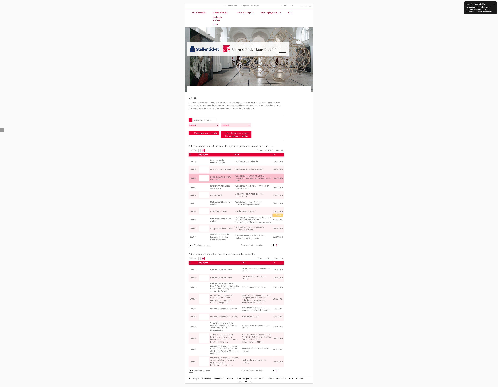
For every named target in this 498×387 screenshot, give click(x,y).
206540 (193, 211)
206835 (193, 269)
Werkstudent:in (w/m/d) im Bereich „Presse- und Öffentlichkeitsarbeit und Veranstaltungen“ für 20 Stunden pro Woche (253, 219)
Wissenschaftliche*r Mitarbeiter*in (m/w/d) (256, 326)
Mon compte (255, 6)
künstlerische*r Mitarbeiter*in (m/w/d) (254, 277)
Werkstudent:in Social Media (246, 161)
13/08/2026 (278, 211)
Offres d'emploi (221, 12)
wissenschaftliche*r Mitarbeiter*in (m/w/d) (256, 269)
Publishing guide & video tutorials (250, 379)
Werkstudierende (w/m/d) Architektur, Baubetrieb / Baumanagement (250, 237)
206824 (193, 299)
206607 (193, 361)
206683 (193, 187)
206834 (193, 277)
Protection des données (276, 379)
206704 (193, 317)
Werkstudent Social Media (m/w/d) (249, 169)
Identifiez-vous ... (232, 6)
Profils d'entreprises (245, 12)
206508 (193, 220)
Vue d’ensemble (199, 12)
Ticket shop (206, 379)
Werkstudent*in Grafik (251, 317)
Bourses (230, 379)
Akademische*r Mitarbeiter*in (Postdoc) (254, 361)
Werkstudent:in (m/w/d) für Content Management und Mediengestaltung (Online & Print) (253, 178)
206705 (193, 309)
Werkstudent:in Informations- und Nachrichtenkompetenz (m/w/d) (249, 203)
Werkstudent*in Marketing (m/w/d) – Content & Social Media (250, 228)
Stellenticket (219, 379)
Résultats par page (202, 245)
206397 (193, 237)
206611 (193, 203)
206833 (193, 287)
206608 (193, 350)
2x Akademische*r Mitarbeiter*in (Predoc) (255, 349)
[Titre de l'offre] (203, 150)
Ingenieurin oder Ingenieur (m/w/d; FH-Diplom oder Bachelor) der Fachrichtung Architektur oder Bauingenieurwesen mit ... (256, 299)
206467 (193, 228)
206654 (193, 195)
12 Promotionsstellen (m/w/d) (254, 287)
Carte (215, 24)
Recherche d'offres (217, 18)
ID (190, 154)
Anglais (279, 215)
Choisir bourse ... (289, 6)
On (274, 154)
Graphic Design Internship (245, 211)
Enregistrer (245, 6)
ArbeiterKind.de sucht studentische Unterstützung (249, 195)
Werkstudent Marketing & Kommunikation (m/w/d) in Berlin (252, 187)
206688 (193, 178)
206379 (193, 326)
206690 (193, 169)
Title (237, 154)
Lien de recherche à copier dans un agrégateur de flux (237, 134)
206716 (193, 161)
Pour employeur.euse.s (271, 12)
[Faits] (199, 150)
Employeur (203, 154)
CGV (291, 379)
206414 (193, 338)
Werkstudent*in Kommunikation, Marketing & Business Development (256, 308)
